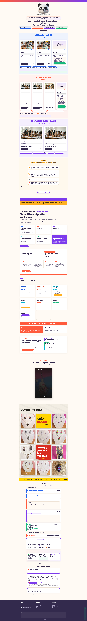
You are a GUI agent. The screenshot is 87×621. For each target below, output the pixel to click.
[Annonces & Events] (85, 616)
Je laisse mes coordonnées (27, 349)
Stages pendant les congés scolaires (41, 607)
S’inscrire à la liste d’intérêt (59, 63)
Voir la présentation (24, 246)
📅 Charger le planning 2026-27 (43, 192)
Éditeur (23, 612)
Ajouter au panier (24, 63)
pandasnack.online (38, 513)
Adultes (37, 606)
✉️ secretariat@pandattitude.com (26, 607)
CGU (52, 608)
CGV (52, 607)
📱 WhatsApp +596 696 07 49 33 (25, 606)
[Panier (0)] (85, 608)
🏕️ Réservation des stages (52, 67)
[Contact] (85, 614)
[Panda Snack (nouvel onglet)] (85, 619)
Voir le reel (42, 582)
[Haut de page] (85, 611)
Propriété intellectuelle (55, 606)
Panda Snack (38, 545)
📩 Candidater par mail (32, 582)
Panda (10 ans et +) (39, 605)
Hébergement (54, 605)
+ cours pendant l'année (42, 458)
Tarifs (37, 608)
